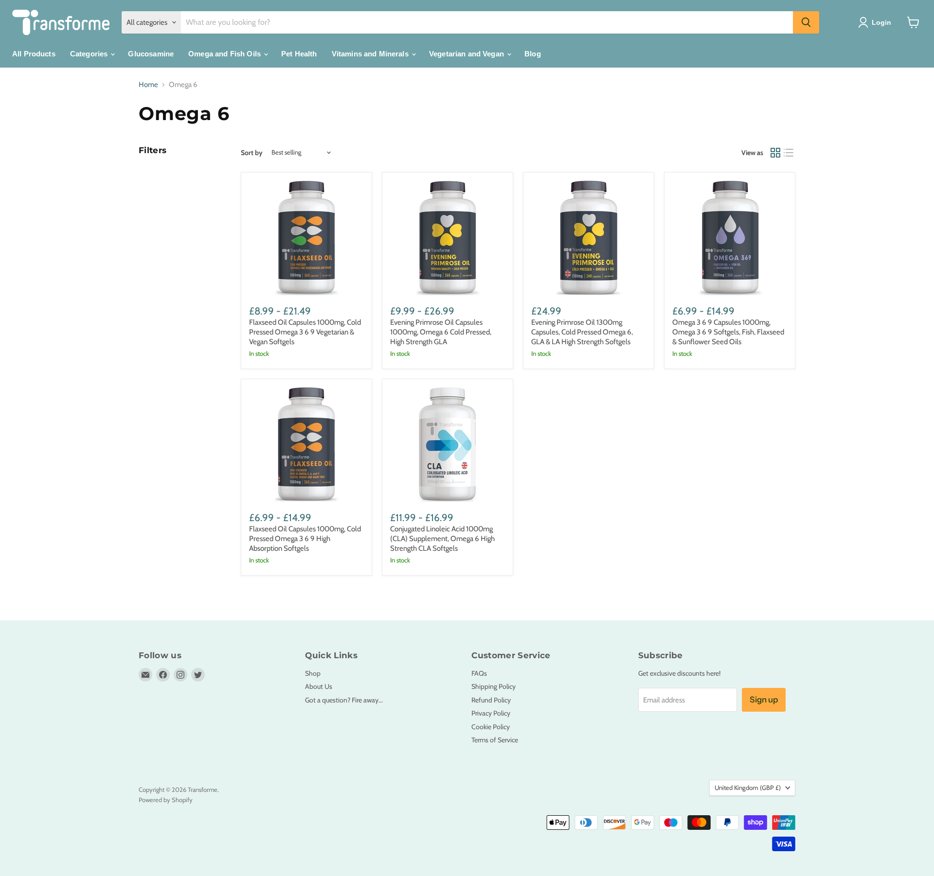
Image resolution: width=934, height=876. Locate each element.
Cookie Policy (490, 726)
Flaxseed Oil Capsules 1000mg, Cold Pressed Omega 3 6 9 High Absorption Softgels (305, 538)
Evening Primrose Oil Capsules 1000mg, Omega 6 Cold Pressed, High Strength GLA (440, 332)
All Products (33, 54)
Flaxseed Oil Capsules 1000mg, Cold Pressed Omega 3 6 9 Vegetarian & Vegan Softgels (305, 332)
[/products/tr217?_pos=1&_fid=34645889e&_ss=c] (306, 237)
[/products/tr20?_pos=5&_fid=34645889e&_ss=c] (306, 444)
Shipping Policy (493, 686)
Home (148, 85)
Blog (532, 54)
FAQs (479, 673)
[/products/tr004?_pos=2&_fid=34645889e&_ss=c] (447, 237)
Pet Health (299, 54)
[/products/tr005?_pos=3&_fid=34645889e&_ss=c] (588, 237)
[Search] (806, 22)
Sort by (252, 153)
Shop (313, 673)
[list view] (789, 152)
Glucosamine (151, 54)
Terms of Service (494, 740)
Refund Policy (491, 700)
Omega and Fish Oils (225, 54)
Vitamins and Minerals (371, 54)
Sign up (764, 699)
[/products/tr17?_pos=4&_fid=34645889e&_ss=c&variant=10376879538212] (729, 237)
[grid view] (775, 152)
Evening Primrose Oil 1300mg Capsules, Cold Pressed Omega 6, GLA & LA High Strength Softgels (582, 332)
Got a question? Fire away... (344, 700)
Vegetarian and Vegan (467, 54)
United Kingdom (748, 787)
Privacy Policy (490, 713)
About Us (318, 686)
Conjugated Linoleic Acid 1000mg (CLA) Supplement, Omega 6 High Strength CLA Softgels (442, 538)
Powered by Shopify (166, 800)
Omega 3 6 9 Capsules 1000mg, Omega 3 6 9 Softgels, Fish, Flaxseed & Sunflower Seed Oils (728, 332)
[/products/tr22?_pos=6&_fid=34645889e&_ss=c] (447, 444)
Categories (90, 54)
